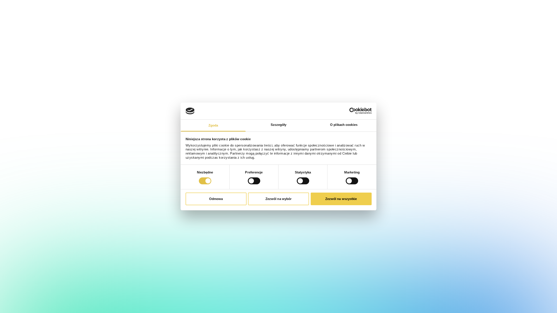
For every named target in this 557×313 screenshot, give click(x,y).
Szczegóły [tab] (279, 125)
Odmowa (216, 199)
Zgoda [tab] (213, 125)
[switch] (254, 180)
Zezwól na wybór (278, 199)
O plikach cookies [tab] (343, 125)
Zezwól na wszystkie (341, 199)
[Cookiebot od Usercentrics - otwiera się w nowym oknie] (353, 111)
